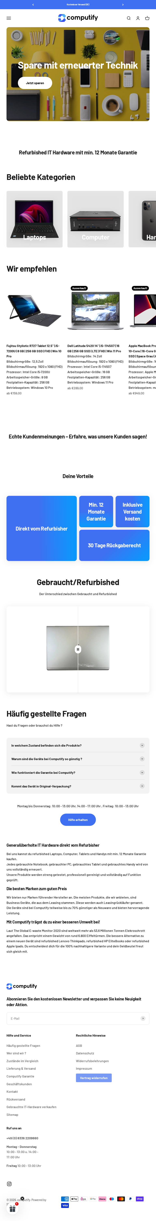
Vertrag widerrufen (94, 1078)
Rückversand (15, 1099)
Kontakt (12, 1091)
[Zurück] (33, 4)
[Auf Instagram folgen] (9, 1184)
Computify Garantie (20, 1076)
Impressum (84, 1068)
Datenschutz (85, 1053)
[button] (12, 1208)
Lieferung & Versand (21, 1068)
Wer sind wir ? (16, 1053)
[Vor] (123, 4)
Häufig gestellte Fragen (23, 1045)
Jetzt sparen (35, 83)
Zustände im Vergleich (22, 1061)
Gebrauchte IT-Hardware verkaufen (31, 1107)
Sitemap (12, 1114)
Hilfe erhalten (78, 820)
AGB (79, 1045)
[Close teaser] (22, 1198)
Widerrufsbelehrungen (92, 1061)
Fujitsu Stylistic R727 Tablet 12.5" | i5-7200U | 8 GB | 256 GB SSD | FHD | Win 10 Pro (33, 351)
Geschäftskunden (19, 1084)
